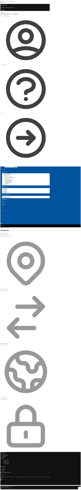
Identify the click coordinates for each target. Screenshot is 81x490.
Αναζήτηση (15, 14)
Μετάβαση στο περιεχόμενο (11, 1)
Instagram (3, 220)
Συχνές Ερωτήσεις (4, 64)
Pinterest (3, 470)
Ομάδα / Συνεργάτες (5, 454)
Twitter (3, 468)
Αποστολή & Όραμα (5, 455)
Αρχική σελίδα (2, 227)
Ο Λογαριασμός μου (5, 209)
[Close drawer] (0, 3)
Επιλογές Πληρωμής (6, 462)
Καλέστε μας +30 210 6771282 (4, 215)
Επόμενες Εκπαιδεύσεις (5, 211)
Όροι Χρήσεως (6, 461)
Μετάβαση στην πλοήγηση (4, 1)
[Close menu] (0, 0)
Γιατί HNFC (3, 453)
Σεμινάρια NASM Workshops (6, 210)
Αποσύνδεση (5, 460)
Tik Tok (3, 219)
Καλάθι (3, 113)
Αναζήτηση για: (2, 14)
